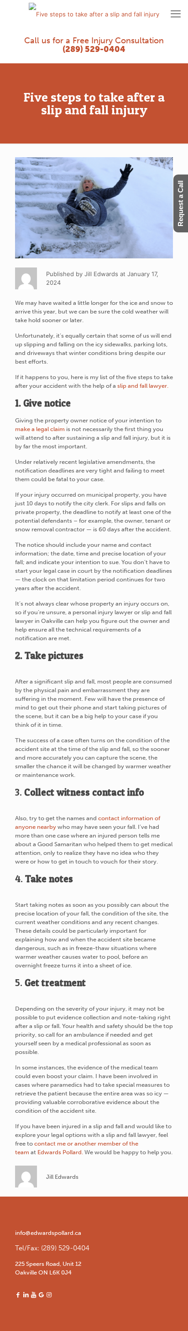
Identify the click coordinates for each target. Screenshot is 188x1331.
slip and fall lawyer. (142, 385)
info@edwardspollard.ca (48, 1232)
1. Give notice (43, 403)
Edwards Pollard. (60, 1152)
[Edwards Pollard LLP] (94, 13)
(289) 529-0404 (94, 49)
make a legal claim (40, 429)
